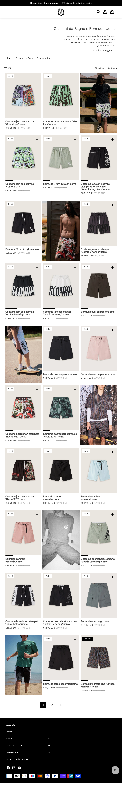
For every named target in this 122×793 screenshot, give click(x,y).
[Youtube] (19, 768)
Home (9, 58)
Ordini (9, 738)
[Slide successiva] (38, 95)
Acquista (10, 725)
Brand (9, 731)
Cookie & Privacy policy (17, 759)
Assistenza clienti (15, 745)
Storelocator (12, 752)
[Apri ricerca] (98, 11)
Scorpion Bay (21, 788)
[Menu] (8, 12)
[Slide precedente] (7, 95)
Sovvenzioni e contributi (41, 788)
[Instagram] (14, 768)
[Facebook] (8, 768)
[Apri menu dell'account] (105, 11)
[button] (113, 68)
